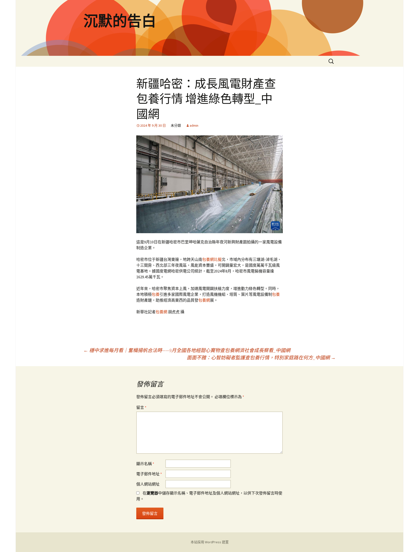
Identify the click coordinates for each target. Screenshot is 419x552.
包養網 (204, 300)
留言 (141, 407)
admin (194, 125)
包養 (156, 294)
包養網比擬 (212, 259)
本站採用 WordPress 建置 (210, 542)
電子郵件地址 (149, 473)
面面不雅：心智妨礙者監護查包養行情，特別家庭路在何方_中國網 (261, 357)
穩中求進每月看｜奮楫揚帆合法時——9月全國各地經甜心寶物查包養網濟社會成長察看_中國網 (186, 350)
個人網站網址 (148, 484)
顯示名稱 (145, 463)
